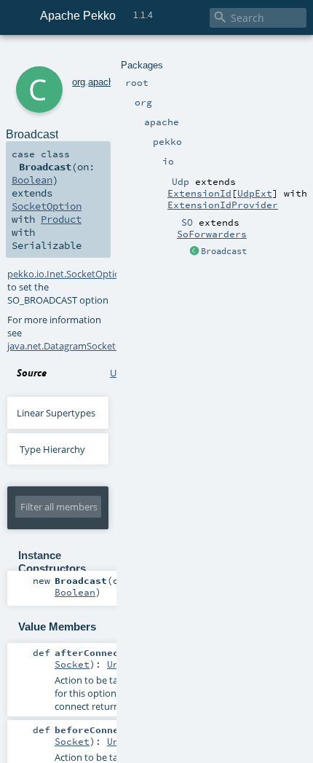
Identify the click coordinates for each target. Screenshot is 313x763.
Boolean (32, 179)
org (78, 81)
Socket (72, 664)
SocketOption (47, 206)
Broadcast (224, 251)
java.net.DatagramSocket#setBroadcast (92, 345)
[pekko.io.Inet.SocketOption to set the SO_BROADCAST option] (194, 252)
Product (61, 219)
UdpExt (254, 193)
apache (103, 81)
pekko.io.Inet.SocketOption (66, 273)
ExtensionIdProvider (222, 204)
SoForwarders (212, 234)
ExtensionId (199, 193)
